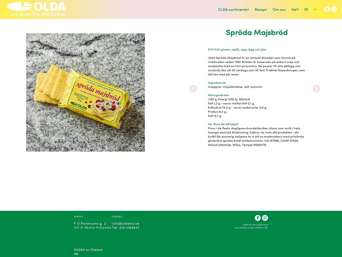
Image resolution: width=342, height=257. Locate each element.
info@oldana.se (125, 223)
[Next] (193, 89)
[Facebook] (327, 9)
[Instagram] (334, 9)
